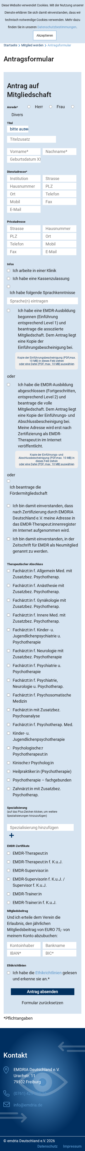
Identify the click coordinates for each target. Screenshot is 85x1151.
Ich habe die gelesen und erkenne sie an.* (45, 975)
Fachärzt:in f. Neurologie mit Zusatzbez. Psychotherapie (38, 653)
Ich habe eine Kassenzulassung (41, 278)
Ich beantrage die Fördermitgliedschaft (28, 490)
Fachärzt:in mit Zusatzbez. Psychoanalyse (37, 712)
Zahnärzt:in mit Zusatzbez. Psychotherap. (37, 791)
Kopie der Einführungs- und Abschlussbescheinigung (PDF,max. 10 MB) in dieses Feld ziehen (47, 459)
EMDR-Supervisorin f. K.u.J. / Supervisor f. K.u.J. (39, 882)
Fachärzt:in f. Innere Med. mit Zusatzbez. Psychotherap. (39, 618)
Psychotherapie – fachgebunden (42, 780)
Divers (16, 114)
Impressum (72, 1146)
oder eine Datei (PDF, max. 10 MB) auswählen (46, 364)
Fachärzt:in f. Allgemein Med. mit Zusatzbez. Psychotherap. (42, 573)
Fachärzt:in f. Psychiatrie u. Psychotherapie (37, 668)
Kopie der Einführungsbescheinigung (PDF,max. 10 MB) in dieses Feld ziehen (46, 361)
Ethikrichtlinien (48, 972)
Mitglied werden (32, 45)
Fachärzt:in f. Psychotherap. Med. (43, 724)
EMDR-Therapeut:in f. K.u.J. (38, 861)
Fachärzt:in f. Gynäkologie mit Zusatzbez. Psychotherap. (39, 603)
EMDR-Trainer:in (27, 893)
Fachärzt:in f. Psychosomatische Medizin (42, 698)
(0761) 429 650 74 (30, 1093)
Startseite (10, 45)
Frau (60, 106)
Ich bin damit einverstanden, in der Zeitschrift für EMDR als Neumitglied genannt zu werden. (45, 545)
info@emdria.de (28, 1105)
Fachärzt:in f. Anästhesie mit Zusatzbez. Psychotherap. (38, 588)
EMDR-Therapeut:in (30, 853)
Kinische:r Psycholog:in (33, 762)
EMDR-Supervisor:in (30, 870)
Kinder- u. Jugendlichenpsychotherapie (39, 736)
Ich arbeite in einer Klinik (34, 270)
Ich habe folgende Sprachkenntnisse (42, 292)
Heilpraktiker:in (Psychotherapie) (42, 771)
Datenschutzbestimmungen (56, 27)
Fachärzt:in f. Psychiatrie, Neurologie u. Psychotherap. (38, 683)
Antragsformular (59, 45)
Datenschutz (47, 1146)
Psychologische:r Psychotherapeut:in (30, 751)
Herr (38, 106)
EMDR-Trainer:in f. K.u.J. (34, 902)
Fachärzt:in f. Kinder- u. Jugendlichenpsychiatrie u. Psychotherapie (37, 635)
